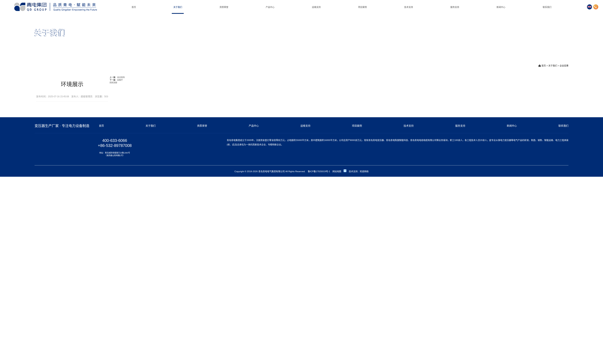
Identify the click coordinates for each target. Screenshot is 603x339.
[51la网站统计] (345, 171)
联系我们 (547, 7)
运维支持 (316, 7)
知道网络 (364, 171)
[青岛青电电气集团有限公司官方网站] (55, 7)
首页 (134, 7)
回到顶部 (113, 83)
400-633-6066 (114, 140)
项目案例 (362, 7)
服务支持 (454, 7)
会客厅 (120, 80)
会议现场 (121, 77)
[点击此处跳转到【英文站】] (589, 7)
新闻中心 (501, 7)
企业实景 (564, 65)
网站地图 (336, 171)
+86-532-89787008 (115, 145)
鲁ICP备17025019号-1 (319, 171)
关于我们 (177, 7)
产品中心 (270, 7)
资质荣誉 (224, 7)
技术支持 (408, 7)
